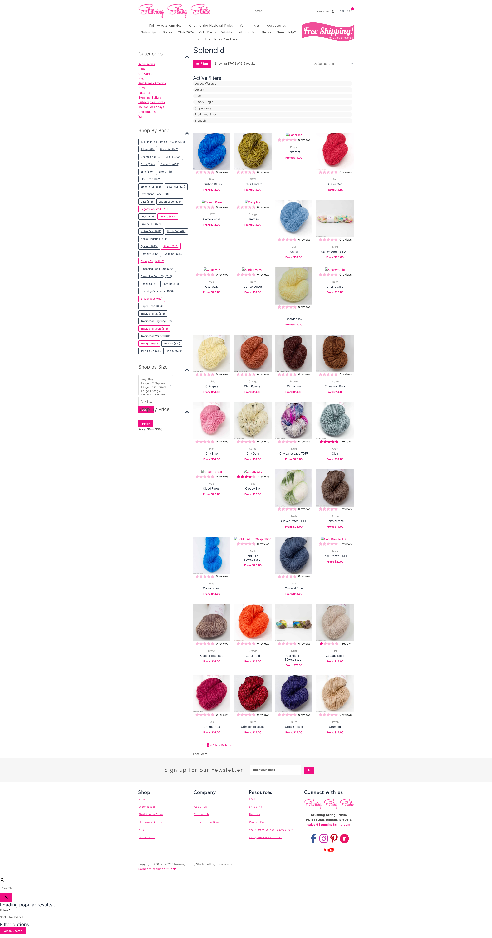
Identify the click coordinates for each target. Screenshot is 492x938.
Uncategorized (148, 112)
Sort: (3, 917)
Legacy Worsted (205, 83)
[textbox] (163, 401)
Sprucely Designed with (155, 868)
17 (226, 745)
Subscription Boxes (157, 32)
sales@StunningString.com (328, 824)
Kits (256, 25)
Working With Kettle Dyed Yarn (271, 829)
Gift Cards (207, 32)
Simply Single (204, 102)
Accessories (276, 25)
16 (222, 745)
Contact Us (201, 814)
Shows (266, 32)
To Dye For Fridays (151, 107)
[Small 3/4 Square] (154, 395)
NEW (141, 88)
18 (230, 745)
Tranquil (200, 120)
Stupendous (203, 108)
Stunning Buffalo (149, 97)
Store (197, 798)
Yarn (243, 25)
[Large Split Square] (154, 387)
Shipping (255, 806)
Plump (199, 96)
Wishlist (227, 32)
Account (324, 11)
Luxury (199, 89)
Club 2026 (186, 32)
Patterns (144, 93)
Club (141, 69)
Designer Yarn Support (265, 837)
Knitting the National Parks (211, 25)
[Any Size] (154, 379)
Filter (146, 424)
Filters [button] (9, 910)
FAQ (252, 798)
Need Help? (286, 32)
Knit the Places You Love (218, 39)
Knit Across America (165, 25)
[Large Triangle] (154, 391)
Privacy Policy (259, 821)
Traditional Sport (206, 114)
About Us (246, 32)
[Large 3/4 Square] (154, 383)
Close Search (13, 931)
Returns (254, 814)
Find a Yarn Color (151, 814)
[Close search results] (6, 897)
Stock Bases (147, 806)
